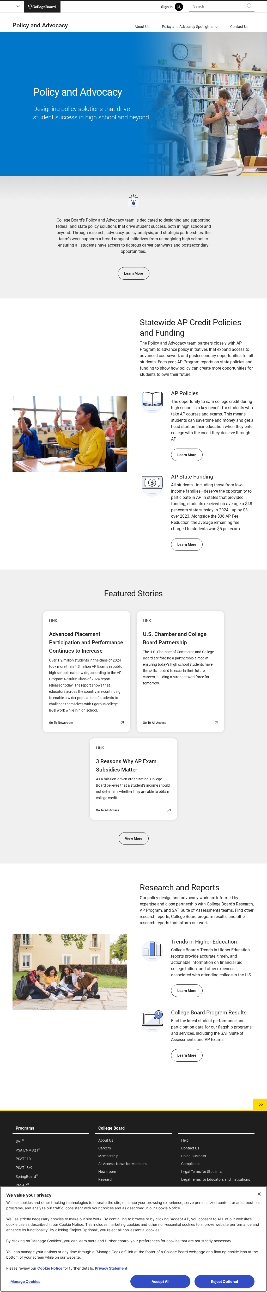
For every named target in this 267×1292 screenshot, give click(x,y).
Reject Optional (224, 1281)
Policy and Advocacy (40, 25)
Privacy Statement (111, 1268)
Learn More (133, 273)
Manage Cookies (25, 1281)
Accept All (160, 1281)
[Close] (259, 1194)
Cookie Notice (49, 1268)
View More (133, 838)
